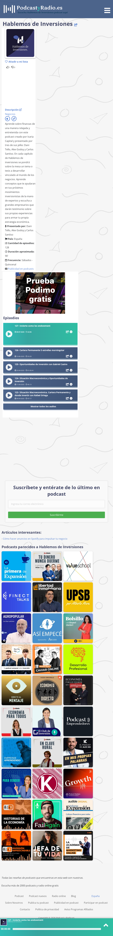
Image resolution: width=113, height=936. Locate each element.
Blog (73, 896)
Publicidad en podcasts (21, 268)
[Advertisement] (28, 87)
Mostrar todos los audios (43, 406)
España (96, 896)
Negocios (10, 114)
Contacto (25, 909)
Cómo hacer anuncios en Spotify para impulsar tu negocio (35, 538)
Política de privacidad (47, 909)
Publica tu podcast (38, 902)
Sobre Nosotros (14, 902)
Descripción (12, 109)
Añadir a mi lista (18, 61)
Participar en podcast (96, 902)
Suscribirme (56, 515)
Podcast (19, 896)
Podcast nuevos (38, 896)
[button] (108, 7)
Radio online (59, 896)
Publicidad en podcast (66, 902)
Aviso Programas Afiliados (78, 909)
